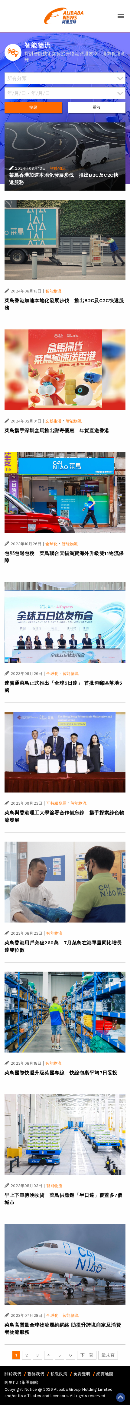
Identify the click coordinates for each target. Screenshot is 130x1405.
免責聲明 (81, 1374)
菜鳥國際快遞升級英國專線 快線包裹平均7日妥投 (61, 1073)
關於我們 (13, 1374)
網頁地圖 (104, 1374)
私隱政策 (58, 1374)
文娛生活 (53, 421)
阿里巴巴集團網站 (21, 1382)
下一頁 (86, 1355)
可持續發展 (56, 803)
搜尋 (33, 107)
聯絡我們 (36, 1374)
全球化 (51, 544)
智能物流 (58, 168)
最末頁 (108, 1355)
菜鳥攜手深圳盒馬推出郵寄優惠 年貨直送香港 (57, 430)
